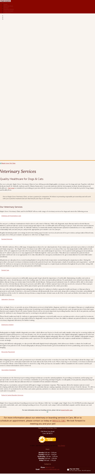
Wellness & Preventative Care (11, 216)
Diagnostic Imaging (7, 325)
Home (5, 4)
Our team (11, 188)
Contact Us (7, 12)
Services (6, 7)
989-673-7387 (59, 420)
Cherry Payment (8, 11)
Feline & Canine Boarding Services (12, 395)
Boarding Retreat (9, 9)
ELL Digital (61, 445)
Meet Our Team (8, 6)
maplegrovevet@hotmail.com (49, 469)
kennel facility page (66, 410)
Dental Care (5, 270)
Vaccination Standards (8, 370)
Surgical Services (6, 239)
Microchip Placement (8, 352)
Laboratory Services (7, 299)
